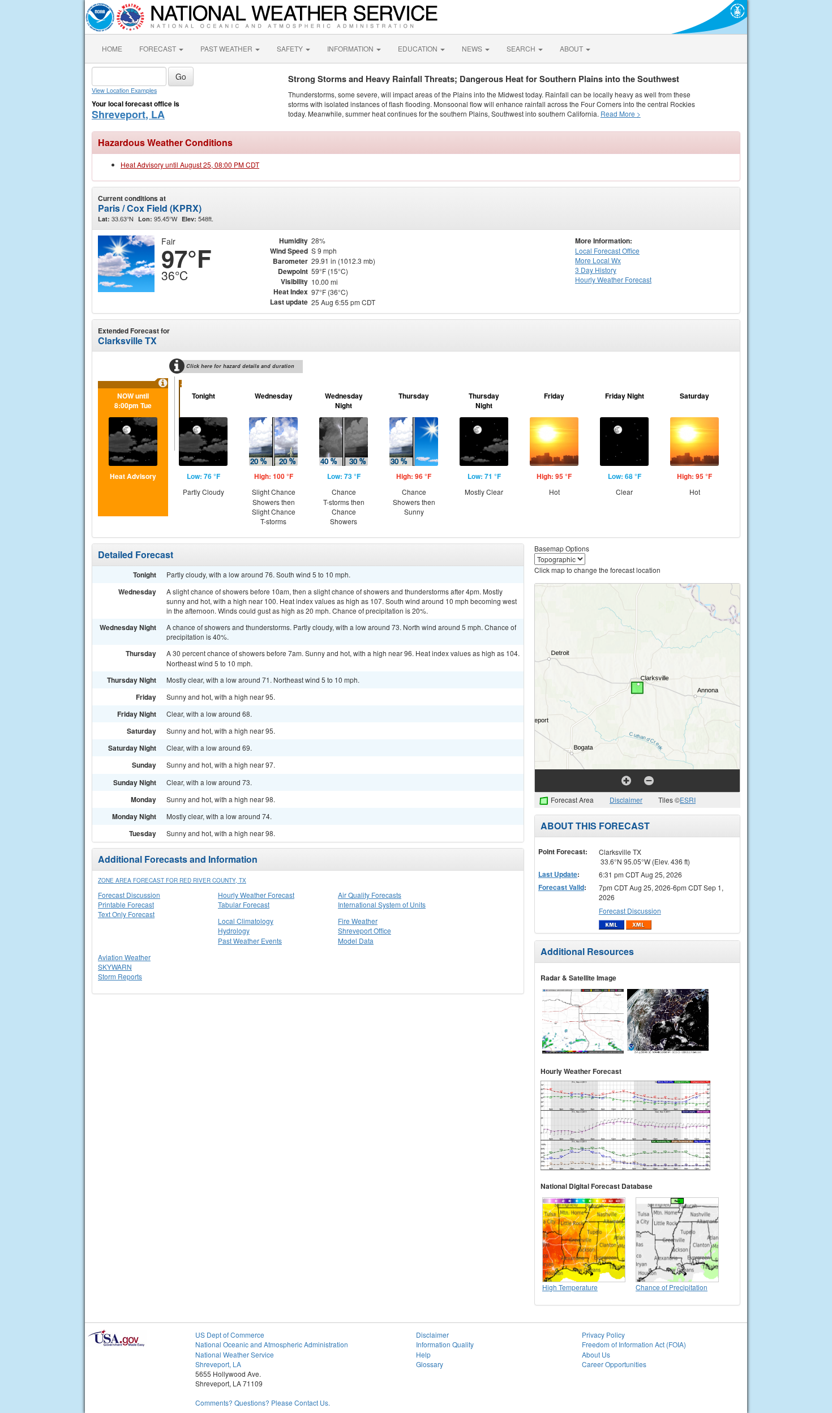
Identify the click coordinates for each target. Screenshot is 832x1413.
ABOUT (572, 48)
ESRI (688, 799)
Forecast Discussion (129, 895)
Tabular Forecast (243, 904)
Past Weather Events (250, 940)
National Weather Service (234, 1354)
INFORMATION (351, 48)
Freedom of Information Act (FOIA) (634, 1344)
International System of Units (382, 904)
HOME (112, 48)
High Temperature (570, 1287)
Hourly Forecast (613, 279)
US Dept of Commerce (229, 1334)
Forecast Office (607, 250)
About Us (596, 1354)
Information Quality (445, 1344)
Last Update (557, 874)
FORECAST (158, 48)
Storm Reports (120, 976)
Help (423, 1354)
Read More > (621, 113)
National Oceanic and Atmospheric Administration (271, 1344)
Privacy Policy (603, 1334)
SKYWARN (115, 966)
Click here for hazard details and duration (240, 366)
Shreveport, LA (128, 114)
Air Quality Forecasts (369, 895)
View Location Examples (124, 90)
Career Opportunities (614, 1364)
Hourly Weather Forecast (256, 895)
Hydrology (234, 930)
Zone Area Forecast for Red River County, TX (172, 880)
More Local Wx (598, 260)
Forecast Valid (561, 887)
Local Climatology (245, 921)
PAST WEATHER (227, 48)
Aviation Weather (124, 957)
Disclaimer (626, 799)
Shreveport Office (364, 930)
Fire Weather (358, 921)
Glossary (429, 1364)
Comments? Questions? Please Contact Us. (262, 1402)
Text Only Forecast (126, 914)
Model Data (356, 940)
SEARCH (522, 48)
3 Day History (595, 270)
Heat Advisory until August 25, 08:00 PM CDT (190, 164)
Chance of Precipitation (671, 1287)
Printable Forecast (126, 904)
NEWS (473, 48)
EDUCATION (418, 48)
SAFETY (291, 48)
